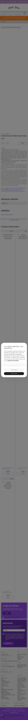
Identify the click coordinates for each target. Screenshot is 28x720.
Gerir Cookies (14, 370)
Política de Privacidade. (13, 360)
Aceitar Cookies (14, 373)
